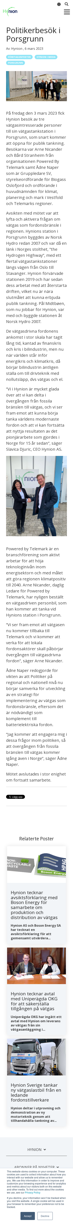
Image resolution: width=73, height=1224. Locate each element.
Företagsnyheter (19, 56)
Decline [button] (45, 1216)
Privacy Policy (32, 1192)
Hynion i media (46, 56)
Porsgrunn (15, 62)
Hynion (17, 48)
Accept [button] (27, 1216)
